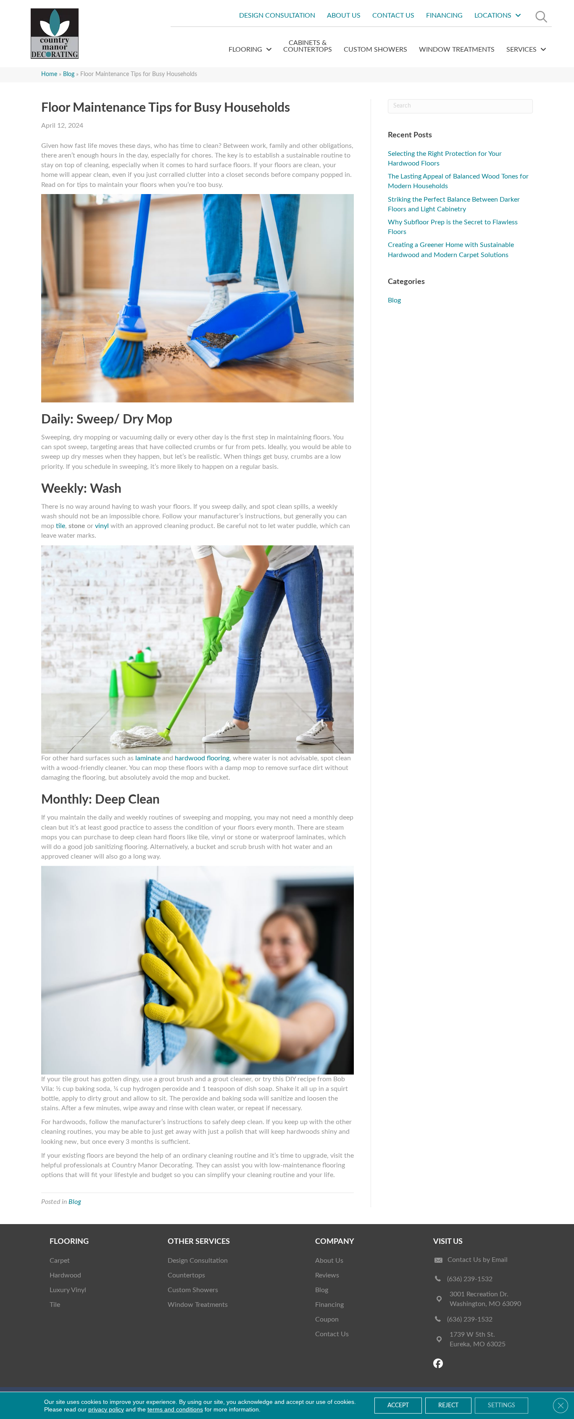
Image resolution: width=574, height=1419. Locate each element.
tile (60, 526)
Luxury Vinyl (68, 1290)
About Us (329, 1260)
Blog (68, 74)
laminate (148, 758)
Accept (398, 1405)
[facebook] (439, 1364)
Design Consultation (198, 1260)
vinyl (102, 526)
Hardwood (65, 1275)
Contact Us (332, 1334)
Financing (329, 1304)
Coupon (327, 1319)
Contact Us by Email (478, 1259)
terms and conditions (175, 1409)
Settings (501, 1405)
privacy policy (106, 1409)
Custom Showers (193, 1290)
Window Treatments (198, 1304)
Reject (448, 1405)
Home (49, 74)
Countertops (186, 1275)
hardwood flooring (202, 758)
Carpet (60, 1260)
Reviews (327, 1275)
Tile (55, 1304)
